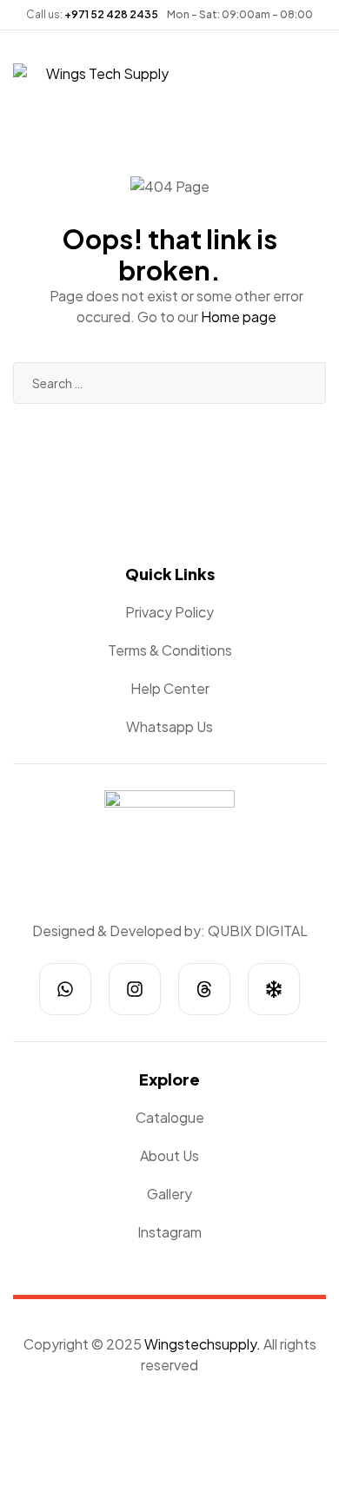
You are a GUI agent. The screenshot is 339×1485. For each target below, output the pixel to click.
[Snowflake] (274, 989)
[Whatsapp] (65, 989)
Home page (238, 316)
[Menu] (20, 53)
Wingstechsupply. (202, 1344)
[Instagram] (135, 989)
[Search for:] (169, 382)
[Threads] (204, 989)
